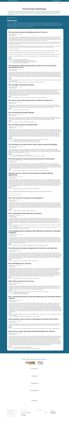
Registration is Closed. (57, 0)
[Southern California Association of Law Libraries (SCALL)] (31, 395)
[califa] (16, 395)
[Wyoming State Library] (52, 395)
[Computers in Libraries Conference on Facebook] (27, 412)
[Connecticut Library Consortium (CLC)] (23, 395)
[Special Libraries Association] (34, 379)
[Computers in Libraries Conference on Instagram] (21, 412)
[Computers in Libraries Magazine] (27, 404)
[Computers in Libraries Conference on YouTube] (29, 412)
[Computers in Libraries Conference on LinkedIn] (26, 412)
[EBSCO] (34, 372)
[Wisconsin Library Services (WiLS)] (45, 395)
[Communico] (23, 372)
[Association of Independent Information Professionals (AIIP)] (34, 386)
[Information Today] (34, 404)
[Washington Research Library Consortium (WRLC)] (38, 395)
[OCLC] (45, 372)
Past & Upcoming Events (11, 414)
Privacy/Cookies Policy (11, 416)
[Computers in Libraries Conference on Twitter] (24, 412)
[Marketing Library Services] (42, 404)
